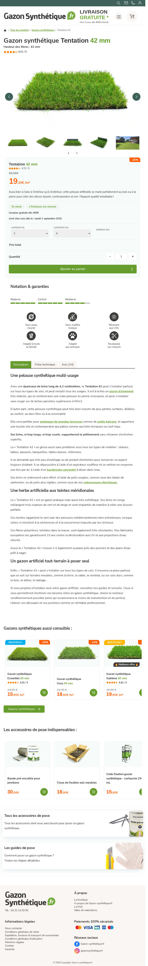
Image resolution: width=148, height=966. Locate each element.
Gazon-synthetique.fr (92, 944)
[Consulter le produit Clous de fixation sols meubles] (77, 754)
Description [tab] (20, 365)
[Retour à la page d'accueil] (40, 20)
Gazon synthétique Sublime (118, 676)
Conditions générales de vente (22, 932)
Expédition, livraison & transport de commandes (32, 935)
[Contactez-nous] (133, 3)
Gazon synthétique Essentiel (19, 676)
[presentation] (9, 97)
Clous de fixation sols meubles (77, 783)
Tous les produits (19, 30)
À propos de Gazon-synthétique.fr (93, 903)
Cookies (9, 946)
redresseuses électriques (100, 482)
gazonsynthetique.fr (92, 950)
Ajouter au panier (72, 269)
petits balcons (106, 422)
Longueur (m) (61, 227)
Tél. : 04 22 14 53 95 (16, 910)
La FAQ (78, 906)
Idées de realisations (85, 910)
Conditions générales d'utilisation (23, 939)
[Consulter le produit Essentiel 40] (27, 653)
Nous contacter (13, 928)
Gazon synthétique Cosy (69, 681)
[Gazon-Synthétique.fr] (38, 899)
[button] (72, 90)
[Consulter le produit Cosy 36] (77, 653)
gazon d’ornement (121, 391)
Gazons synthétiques (43, 30)
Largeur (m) (18, 227)
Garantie (9, 949)
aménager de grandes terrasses (61, 422)
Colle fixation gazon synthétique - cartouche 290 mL (124, 778)
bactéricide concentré (61, 470)
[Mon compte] (140, 3)
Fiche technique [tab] (45, 365)
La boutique (81, 899)
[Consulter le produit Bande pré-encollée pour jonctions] (27, 754)
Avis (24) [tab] (68, 365)
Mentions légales (14, 942)
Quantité (14, 257)
